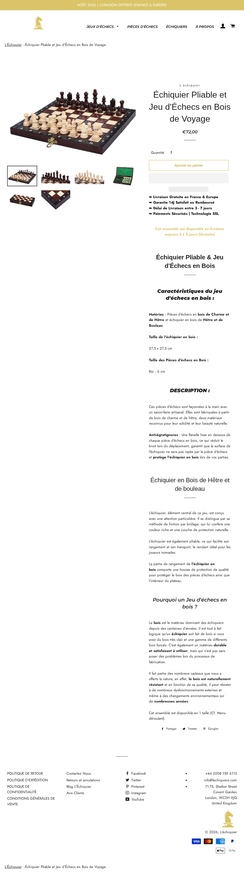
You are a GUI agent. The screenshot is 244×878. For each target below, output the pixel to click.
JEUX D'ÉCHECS (100, 27)
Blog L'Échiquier (78, 786)
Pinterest (137, 786)
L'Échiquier (13, 44)
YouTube (137, 799)
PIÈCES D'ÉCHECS (142, 27)
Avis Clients (75, 793)
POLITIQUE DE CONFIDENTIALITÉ (21, 789)
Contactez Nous (78, 773)
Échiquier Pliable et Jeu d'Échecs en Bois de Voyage (65, 44)
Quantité (157, 152)
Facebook (138, 773)
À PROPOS (205, 27)
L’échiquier (228, 832)
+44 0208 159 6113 (221, 773)
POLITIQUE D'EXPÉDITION (27, 780)
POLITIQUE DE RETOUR (25, 773)
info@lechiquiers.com (220, 780)
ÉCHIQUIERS (176, 27)
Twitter (135, 780)
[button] (189, 178)
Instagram (138, 793)
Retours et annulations (83, 780)
